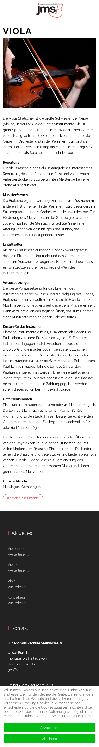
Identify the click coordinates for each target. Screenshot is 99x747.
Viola (12, 581)
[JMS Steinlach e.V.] (49, 10)
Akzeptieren (49, 728)
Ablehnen (49, 739)
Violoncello (16, 549)
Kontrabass (16, 597)
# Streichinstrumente (23, 498)
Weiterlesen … (18, 554)
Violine (13, 565)
